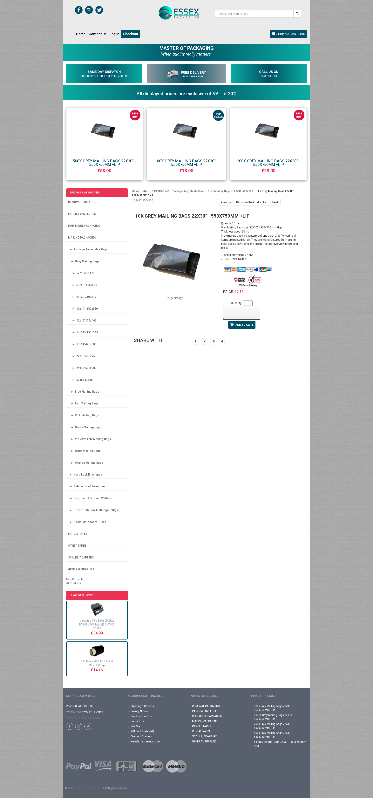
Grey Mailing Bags (219, 191)
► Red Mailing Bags (83, 403)
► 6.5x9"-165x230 (82, 285)
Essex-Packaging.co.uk (89, 788)
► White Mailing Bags (84, 450)
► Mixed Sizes (80, 379)
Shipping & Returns (142, 706)
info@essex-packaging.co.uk (83, 718)
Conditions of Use (141, 716)
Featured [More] (82, 595)
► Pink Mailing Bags (83, 415)
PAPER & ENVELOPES (82, 213)
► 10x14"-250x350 (83, 308)
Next (275, 202)
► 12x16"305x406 (82, 320)
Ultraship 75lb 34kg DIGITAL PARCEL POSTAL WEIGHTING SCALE (97, 624)
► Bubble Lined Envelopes (86, 486)
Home (80, 34)
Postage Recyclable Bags (188, 191)
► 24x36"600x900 (82, 367)
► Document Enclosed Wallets (89, 498)
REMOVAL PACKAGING (83, 202)
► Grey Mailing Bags (84, 261)
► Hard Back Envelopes (85, 474)
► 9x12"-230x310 (82, 296)
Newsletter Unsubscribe (145, 741)
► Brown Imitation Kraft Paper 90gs (93, 510)
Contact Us (97, 34)
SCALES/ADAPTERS (81, 557)
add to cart (244, 324)
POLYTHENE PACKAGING (84, 225)
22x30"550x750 (243, 191)
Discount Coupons (142, 736)
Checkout (130, 34)
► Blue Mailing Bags (83, 391)
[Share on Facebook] (195, 341)
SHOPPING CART (290, 34)
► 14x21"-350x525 (83, 332)
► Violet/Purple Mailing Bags (89, 439)
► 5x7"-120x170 (81, 273)
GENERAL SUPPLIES (81, 569)
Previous (226, 202)
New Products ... (76, 579)
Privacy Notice (139, 711)
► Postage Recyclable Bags (88, 249)
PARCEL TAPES (78, 533)
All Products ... (74, 583)
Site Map (136, 726)
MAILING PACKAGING (82, 237)
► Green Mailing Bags (84, 427)
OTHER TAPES (77, 545)
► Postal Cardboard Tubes (87, 522)
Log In (114, 34)
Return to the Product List (252, 202)
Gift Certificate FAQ (142, 731)
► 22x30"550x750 (82, 356)
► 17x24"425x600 (82, 344)
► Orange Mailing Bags (85, 462)
